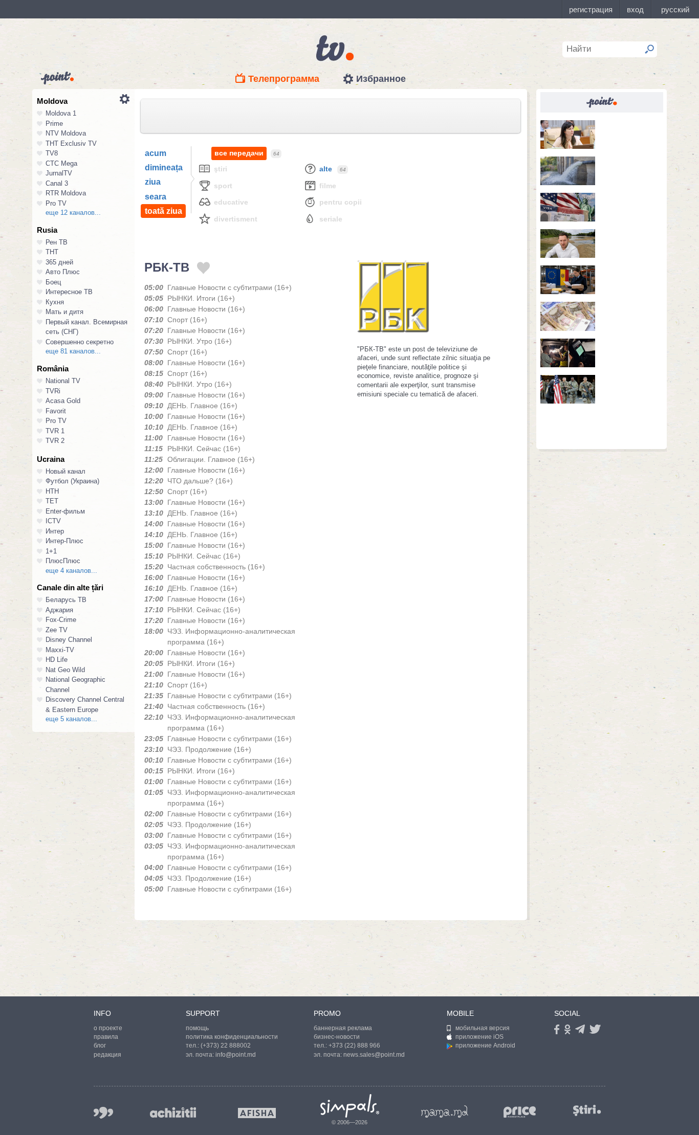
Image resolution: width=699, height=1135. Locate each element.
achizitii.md (172, 1112)
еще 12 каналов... (73, 212)
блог (100, 1045)
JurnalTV (59, 173)
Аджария (59, 610)
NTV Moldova (66, 133)
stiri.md (587, 1110)
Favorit (56, 411)
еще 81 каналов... (73, 351)
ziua (153, 181)
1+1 (51, 551)
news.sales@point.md (374, 1054)
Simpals (349, 1106)
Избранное (381, 79)
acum (155, 153)
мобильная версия (482, 1028)
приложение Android (485, 1045)
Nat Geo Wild (65, 670)
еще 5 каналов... (71, 719)
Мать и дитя (64, 312)
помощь (197, 1028)
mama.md (444, 1111)
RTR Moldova (66, 193)
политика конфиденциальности (232, 1036)
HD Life (57, 659)
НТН (52, 491)
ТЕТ (52, 501)
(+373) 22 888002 (226, 1045)
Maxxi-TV (60, 650)
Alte (325, 169)
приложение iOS (479, 1036)
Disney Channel (69, 639)
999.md (103, 1113)
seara (155, 196)
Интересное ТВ (69, 292)
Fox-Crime (61, 620)
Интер (55, 531)
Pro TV (56, 203)
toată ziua (163, 211)
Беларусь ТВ (66, 600)
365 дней (59, 262)
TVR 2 (55, 440)
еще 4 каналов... (71, 570)
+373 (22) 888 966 (354, 1045)
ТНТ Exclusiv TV (71, 143)
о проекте (108, 1028)
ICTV (53, 521)
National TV (63, 381)
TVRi (53, 391)
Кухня (55, 302)
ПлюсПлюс (63, 561)
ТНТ (52, 252)
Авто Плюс (63, 272)
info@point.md (235, 1054)
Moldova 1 (61, 113)
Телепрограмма (283, 79)
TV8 (52, 153)
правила (106, 1036)
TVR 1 (55, 431)
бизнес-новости (337, 1036)
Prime (54, 123)
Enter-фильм (65, 511)
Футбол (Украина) (72, 481)
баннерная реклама (343, 1028)
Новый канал (65, 471)
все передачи (239, 153)
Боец (53, 282)
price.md (520, 1112)
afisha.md (257, 1113)
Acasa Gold (63, 401)
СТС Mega (61, 163)
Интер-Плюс (64, 541)
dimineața (164, 167)
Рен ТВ (57, 242)
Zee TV (57, 630)
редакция (107, 1054)
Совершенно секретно (80, 342)
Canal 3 (57, 183)
